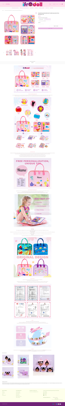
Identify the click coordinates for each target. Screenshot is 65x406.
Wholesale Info (4, 395)
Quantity (39, 22)
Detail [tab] (32, 62)
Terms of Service (18, 397)
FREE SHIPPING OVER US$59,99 (32, 0)
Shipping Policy (18, 395)
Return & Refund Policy (18, 396)
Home (3, 10)
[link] (9, 52)
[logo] (32, 4)
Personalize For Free (47, 19)
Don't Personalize (41, 19)
